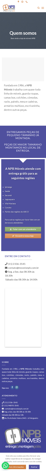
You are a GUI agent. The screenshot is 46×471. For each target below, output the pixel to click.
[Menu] (42, 8)
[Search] (38, 8)
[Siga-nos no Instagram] (17, 387)
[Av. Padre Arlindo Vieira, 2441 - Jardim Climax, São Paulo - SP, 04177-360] (19, 2)
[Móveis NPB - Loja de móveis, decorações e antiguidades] (12, 8)
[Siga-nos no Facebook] (12, 387)
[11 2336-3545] (27, 2)
